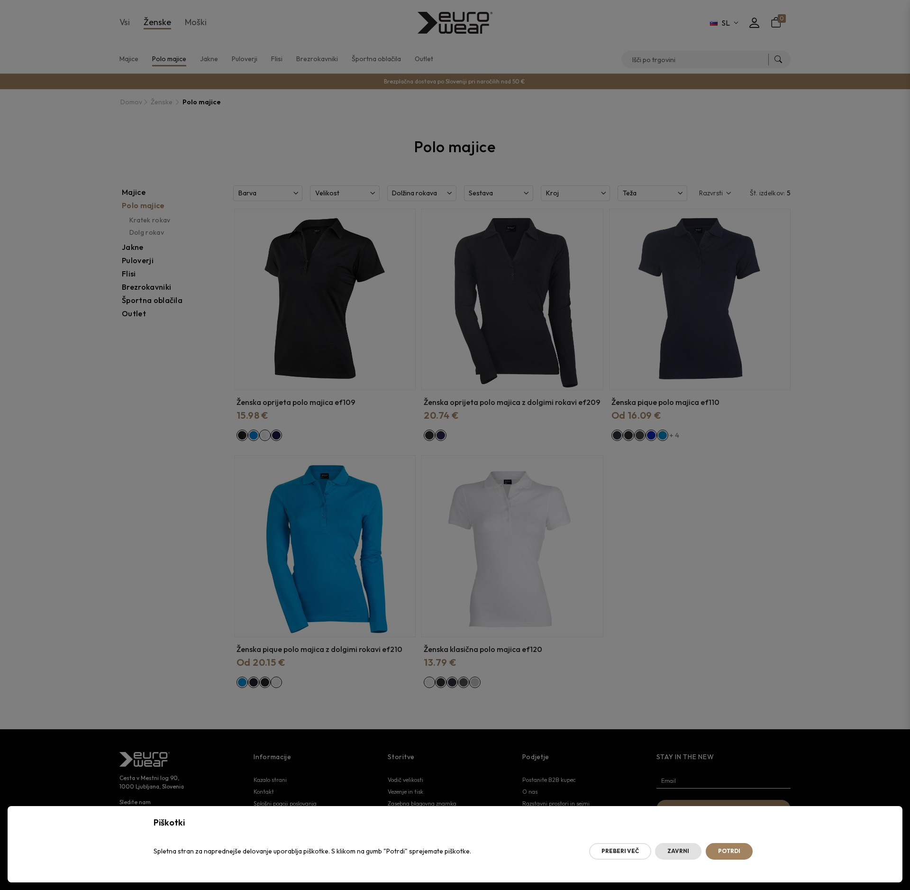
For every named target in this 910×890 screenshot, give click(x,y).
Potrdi (729, 850)
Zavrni (678, 850)
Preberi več (620, 850)
